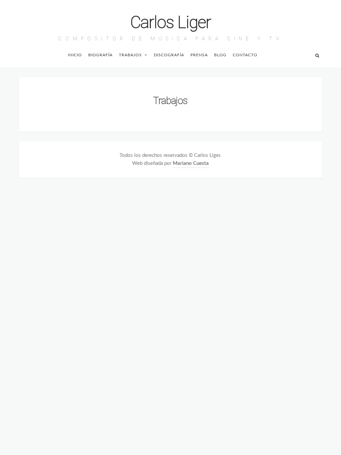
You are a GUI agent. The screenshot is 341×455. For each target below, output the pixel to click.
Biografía (100, 55)
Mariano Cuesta (191, 163)
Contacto (245, 55)
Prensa (199, 55)
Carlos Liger (170, 22)
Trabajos (130, 55)
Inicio (75, 55)
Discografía (169, 55)
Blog (220, 55)
